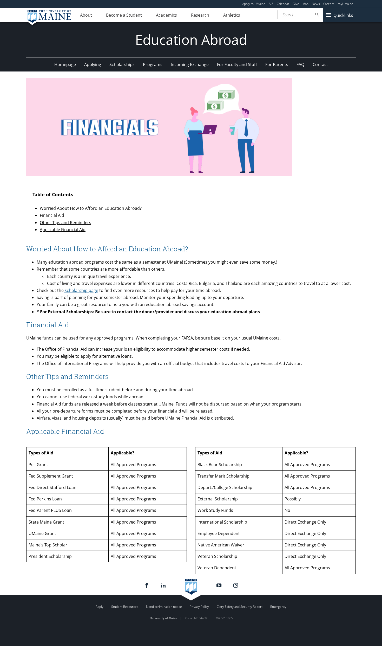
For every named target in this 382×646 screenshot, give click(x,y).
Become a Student (124, 15)
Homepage (65, 64)
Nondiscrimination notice (164, 606)
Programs (152, 64)
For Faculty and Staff (237, 64)
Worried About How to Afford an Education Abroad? (91, 208)
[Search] (317, 14)
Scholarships (122, 64)
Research (200, 15)
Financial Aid (52, 215)
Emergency (278, 606)
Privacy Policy (199, 606)
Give (296, 4)
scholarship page (81, 290)
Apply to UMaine (253, 4)
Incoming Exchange (190, 64)
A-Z (271, 4)
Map (305, 4)
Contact (320, 64)
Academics (166, 15)
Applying (92, 64)
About (86, 15)
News (316, 4)
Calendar (283, 4)
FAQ (300, 64)
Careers (328, 4)
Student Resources (124, 606)
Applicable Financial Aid (62, 229)
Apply (99, 606)
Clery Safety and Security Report (239, 606)
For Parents (276, 64)
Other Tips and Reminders (65, 222)
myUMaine (345, 4)
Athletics (231, 15)
